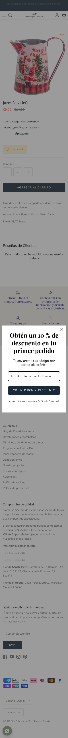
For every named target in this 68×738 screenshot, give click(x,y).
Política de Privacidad (48, 401)
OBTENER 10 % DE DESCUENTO (34, 390)
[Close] (61, 330)
